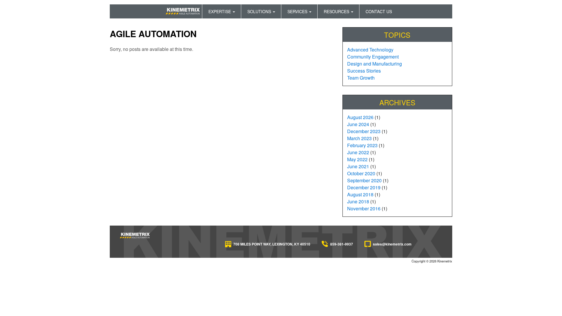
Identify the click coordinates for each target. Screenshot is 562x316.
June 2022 (358, 152)
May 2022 (357, 159)
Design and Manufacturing (374, 63)
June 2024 (358, 124)
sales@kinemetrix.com (392, 244)
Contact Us (379, 11)
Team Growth (361, 77)
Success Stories (364, 70)
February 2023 (362, 145)
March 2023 (359, 138)
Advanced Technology (370, 49)
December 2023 (364, 131)
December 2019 (364, 187)
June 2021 (358, 166)
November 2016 (364, 208)
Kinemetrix (183, 11)
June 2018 (358, 201)
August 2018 (360, 194)
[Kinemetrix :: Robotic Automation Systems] (135, 235)
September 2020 (364, 180)
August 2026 (360, 117)
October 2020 (361, 173)
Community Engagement (373, 56)
